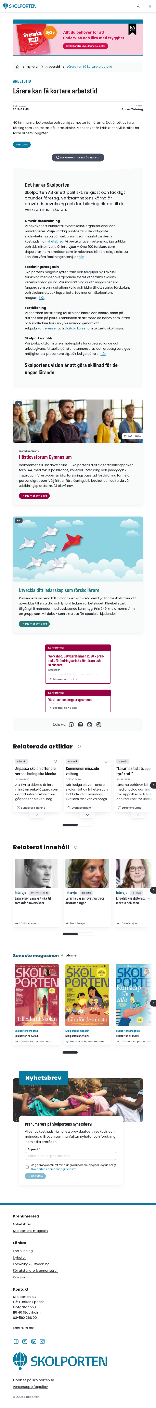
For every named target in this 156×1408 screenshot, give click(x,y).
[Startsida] (18, 66)
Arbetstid (53, 67)
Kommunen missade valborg (82, 771)
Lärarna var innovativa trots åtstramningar (84, 900)
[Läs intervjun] (37, 873)
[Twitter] (89, 724)
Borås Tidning (132, 109)
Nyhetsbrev (22, 1224)
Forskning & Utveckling (31, 1264)
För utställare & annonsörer (35, 1270)
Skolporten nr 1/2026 (127, 1036)
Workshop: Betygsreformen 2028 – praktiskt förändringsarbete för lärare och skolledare (76, 660)
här (81, 257)
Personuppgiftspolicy (30, 1386)
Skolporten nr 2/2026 (77, 1036)
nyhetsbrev (54, 241)
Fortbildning (23, 1251)
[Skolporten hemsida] (19, 6)
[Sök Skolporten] (138, 6)
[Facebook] (71, 724)
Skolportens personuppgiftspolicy (53, 1169)
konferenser (47, 328)
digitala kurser (76, 328)
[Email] (98, 724)
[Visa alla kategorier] (55, 761)
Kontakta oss (23, 1328)
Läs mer (72, 955)
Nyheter (33, 67)
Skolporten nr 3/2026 (27, 1036)
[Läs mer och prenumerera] (37, 995)
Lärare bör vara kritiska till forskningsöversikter (33, 900)
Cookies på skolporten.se (33, 1380)
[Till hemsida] (60, 1362)
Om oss (19, 1277)
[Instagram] (42, 1341)
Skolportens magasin (30, 1230)
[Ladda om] (79, 746)
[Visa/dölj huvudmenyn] (150, 6)
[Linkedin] (80, 724)
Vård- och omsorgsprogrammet (70, 700)
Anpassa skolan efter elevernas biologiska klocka (36, 771)
